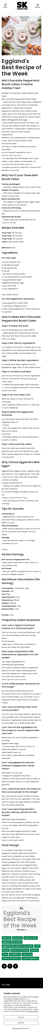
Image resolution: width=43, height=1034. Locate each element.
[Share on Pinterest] (15, 966)
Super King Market (9, 883)
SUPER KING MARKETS (11, 958)
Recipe (6, 950)
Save (5, 954)
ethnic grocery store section (14, 679)
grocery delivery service (12, 895)
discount (6, 938)
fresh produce (26, 746)
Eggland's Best (31, 938)
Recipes (34, 950)
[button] (37, 6)
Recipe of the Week (19, 950)
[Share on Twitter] (9, 966)
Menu (5, 7)
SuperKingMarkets (30, 958)
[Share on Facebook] (4, 966)
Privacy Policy (32, 1011)
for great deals (17, 840)
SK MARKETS (15, 954)
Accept (21, 1017)
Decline (21, 1023)
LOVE (37, 946)
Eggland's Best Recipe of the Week (17, 946)
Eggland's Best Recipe (12, 942)
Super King (27, 954)
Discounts (17, 938)
